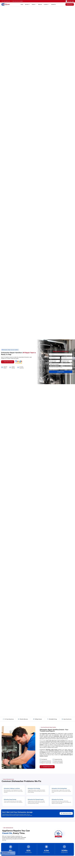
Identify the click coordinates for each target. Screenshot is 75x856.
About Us (40, 4)
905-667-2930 (71, 1)
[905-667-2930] (66, 1)
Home (22, 4)
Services (27, 4)
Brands (33, 4)
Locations (46, 4)
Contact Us (53, 4)
